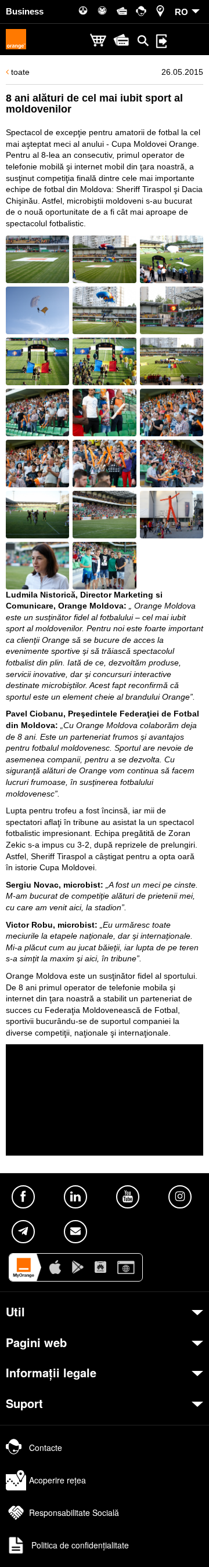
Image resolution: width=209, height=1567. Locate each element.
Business (25, 11)
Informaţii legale (51, 1372)
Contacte (45, 1447)
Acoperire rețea (57, 1480)
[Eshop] (98, 41)
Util (15, 1311)
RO (181, 12)
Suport (24, 1403)
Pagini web (36, 1342)
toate (19, 72)
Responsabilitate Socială (74, 1512)
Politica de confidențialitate (79, 1545)
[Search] (143, 40)
